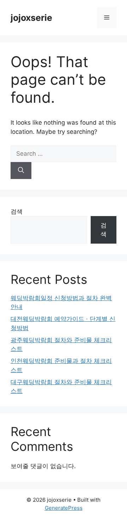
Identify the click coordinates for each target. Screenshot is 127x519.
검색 (17, 211)
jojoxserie (31, 17)
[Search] (21, 170)
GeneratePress (64, 508)
